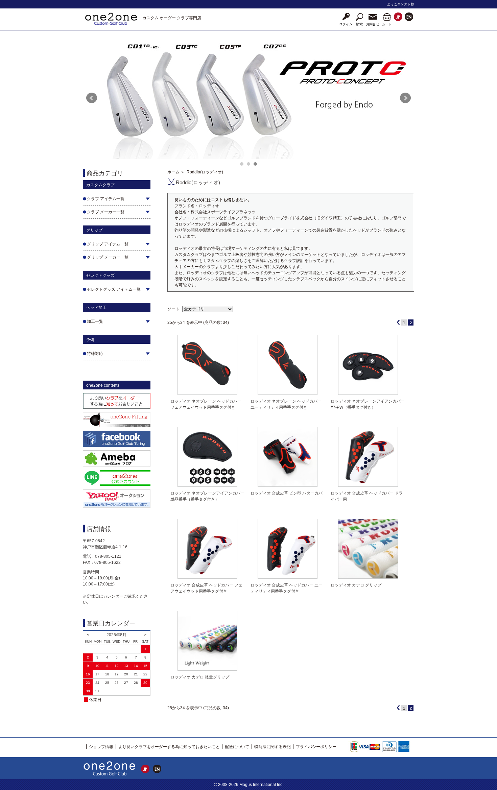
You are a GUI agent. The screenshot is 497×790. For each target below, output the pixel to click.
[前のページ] (398, 322)
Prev (91, 98)
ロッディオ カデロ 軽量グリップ (199, 677)
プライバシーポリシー (316, 746)
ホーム (173, 172)
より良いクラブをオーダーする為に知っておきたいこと (169, 746)
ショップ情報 (101, 746)
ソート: (174, 309)
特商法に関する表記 (272, 746)
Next (405, 98)
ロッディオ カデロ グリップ (356, 585)
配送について (237, 746)
